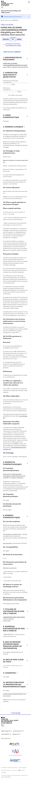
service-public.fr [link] (5, 734)
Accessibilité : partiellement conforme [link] (9, 767)
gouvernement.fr (17, 731)
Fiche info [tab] (6, 39)
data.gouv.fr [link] (15, 734)
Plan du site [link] (14, 770)
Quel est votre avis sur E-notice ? (12, 16)
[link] (15, 11)
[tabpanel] (15, 376)
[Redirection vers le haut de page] (27, 59)
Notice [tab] (19, 39)
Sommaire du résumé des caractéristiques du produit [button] (13, 44)
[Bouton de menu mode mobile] (28, 2)
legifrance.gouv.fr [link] (5, 731)
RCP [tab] (13, 39)
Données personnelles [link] (6, 770)
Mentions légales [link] (22, 767)
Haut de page (16, 713)
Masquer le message (28, 16)
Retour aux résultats (7, 24)
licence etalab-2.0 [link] (5, 777)
